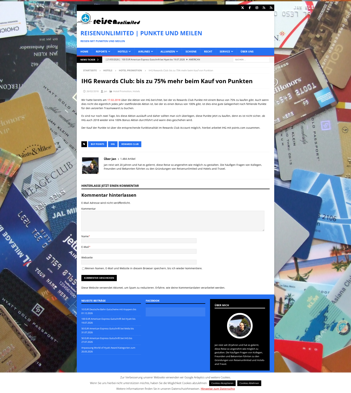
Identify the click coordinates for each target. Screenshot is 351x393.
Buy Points (97, 144)
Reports (101, 51)
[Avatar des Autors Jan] (240, 334)
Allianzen (168, 51)
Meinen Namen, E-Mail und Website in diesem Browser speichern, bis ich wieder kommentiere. (143, 268)
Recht (208, 51)
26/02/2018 (92, 91)
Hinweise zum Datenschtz (218, 388)
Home (84, 51)
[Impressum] (271, 8)
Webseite (87, 257)
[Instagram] (257, 8)
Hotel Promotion (122, 91)
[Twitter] (242, 8)
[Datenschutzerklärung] (264, 8)
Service (225, 51)
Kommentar (88, 208)
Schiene (191, 51)
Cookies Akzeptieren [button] (222, 383)
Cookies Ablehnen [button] (249, 383)
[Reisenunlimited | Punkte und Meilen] (108, 23)
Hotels (123, 51)
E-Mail (85, 247)
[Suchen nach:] (251, 59)
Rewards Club (130, 144)
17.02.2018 (113, 100)
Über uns (247, 51)
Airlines (144, 51)
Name (85, 236)
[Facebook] (249, 8)
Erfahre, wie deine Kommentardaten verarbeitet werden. (190, 287)
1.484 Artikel (127, 158)
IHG (113, 144)
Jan (105, 91)
